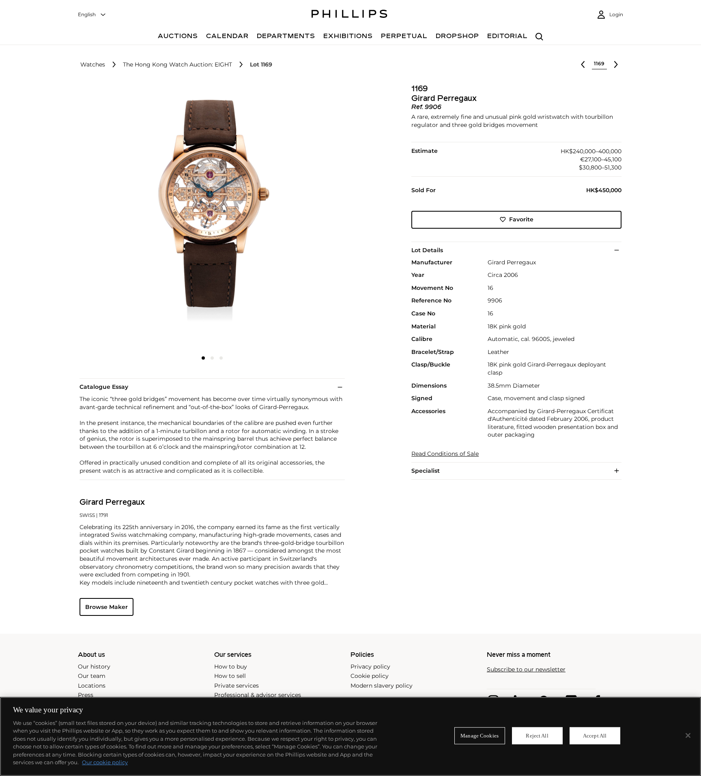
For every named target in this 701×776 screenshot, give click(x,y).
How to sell (230, 676)
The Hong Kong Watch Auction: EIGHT (177, 64)
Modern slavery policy (381, 685)
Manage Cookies (479, 736)
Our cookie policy (105, 762)
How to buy (230, 666)
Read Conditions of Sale (445, 453)
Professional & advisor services (257, 695)
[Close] (688, 735)
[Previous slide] (124, 217)
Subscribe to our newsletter (526, 669)
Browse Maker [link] (106, 607)
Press (85, 695)
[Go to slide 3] (221, 358)
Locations (91, 685)
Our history (94, 666)
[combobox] (92, 14)
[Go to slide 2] (212, 358)
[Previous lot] (583, 64)
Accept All (594, 736)
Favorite (521, 219)
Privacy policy (370, 666)
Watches (92, 64)
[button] (210, 216)
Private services (236, 685)
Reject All (537, 736)
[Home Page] (349, 15)
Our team (91, 676)
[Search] (539, 37)
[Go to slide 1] (203, 358)
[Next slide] (300, 217)
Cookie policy (369, 676)
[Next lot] (615, 64)
